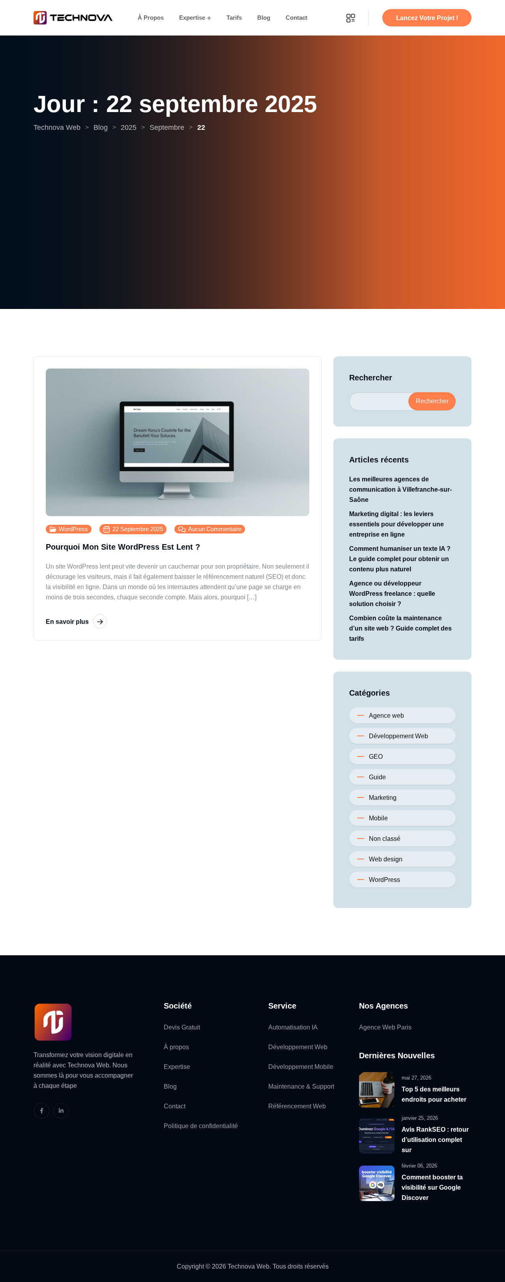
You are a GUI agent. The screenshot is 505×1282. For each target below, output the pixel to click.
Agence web (386, 715)
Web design (385, 859)
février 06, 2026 (419, 1165)
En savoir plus (67, 621)
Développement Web (398, 736)
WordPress (73, 529)
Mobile (378, 818)
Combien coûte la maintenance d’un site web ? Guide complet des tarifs (400, 628)
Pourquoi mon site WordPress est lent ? (123, 547)
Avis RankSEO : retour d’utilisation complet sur (435, 1139)
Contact (296, 17)
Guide (377, 777)
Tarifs (234, 17)
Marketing (383, 797)
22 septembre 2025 (137, 529)
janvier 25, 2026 (420, 1118)
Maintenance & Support (301, 1086)
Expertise (192, 17)
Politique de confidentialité (201, 1126)
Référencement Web (297, 1106)
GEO (376, 756)
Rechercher (370, 377)
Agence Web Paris (385, 1027)
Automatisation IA (293, 1027)
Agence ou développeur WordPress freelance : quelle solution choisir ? (392, 593)
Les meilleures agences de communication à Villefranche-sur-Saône (400, 489)
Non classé (384, 838)
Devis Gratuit (182, 1027)
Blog (263, 17)
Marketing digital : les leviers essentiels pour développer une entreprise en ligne (396, 524)
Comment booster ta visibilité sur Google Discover (432, 1187)
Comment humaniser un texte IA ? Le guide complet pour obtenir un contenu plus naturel (400, 559)
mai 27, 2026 (416, 1077)
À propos (151, 17)
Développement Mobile (300, 1066)
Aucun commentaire (214, 529)
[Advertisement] (252, 192)
